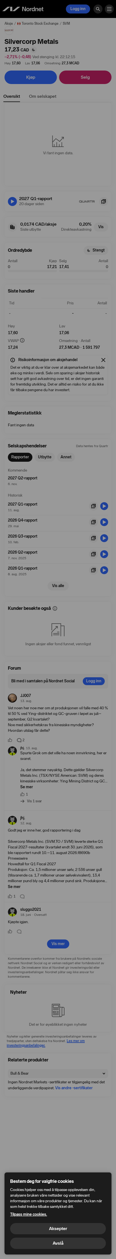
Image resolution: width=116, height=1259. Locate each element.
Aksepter (58, 1228)
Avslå (58, 1243)
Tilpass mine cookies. (28, 1214)
